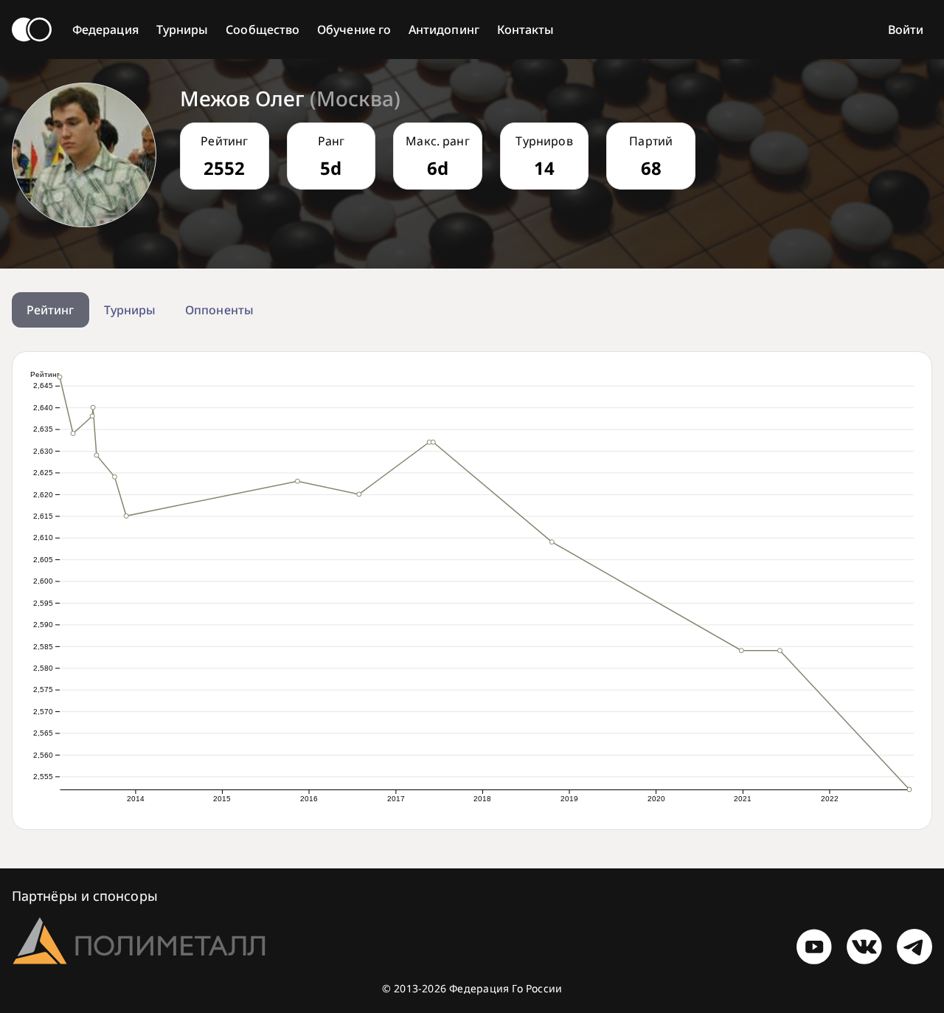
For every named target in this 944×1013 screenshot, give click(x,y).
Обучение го (354, 29)
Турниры (182, 29)
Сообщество (262, 29)
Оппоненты (219, 310)
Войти (905, 29)
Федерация (105, 29)
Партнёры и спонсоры (85, 896)
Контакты (526, 29)
